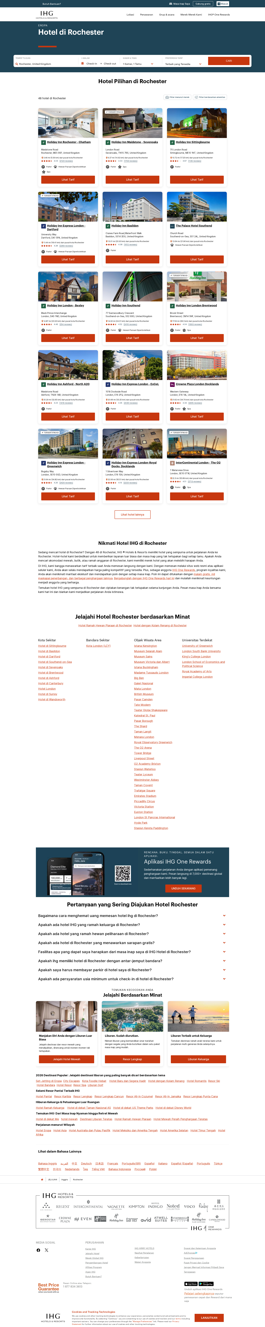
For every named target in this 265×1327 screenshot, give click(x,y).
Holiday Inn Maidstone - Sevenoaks (134, 142)
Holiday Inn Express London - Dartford (66, 227)
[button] (223, 3)
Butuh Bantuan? (52, 4)
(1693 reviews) (195, 324)
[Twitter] (47, 1250)
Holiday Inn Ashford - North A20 (68, 384)
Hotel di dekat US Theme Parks (133, 1107)
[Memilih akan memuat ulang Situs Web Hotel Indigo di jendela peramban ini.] (155, 1205)
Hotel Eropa (43, 1130)
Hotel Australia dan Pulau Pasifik (89, 1130)
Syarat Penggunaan (194, 1257)
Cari (229, 61)
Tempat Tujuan (22, 58)
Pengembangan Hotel (96, 1262)
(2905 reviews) (195, 403)
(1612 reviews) (130, 244)
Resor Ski (214, 1081)
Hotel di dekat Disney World (173, 1107)
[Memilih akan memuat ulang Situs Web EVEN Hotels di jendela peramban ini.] (83, 1218)
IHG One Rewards (183, 570)
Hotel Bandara (46, 1085)
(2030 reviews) (131, 403)
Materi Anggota (143, 1261)
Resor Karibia (62, 1096)
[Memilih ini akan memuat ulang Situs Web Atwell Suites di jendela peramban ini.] (161, 1218)
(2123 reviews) (66, 161)
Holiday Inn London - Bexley (65, 305)
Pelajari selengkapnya (199, 1293)
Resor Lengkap (82, 1096)
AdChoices (189, 1252)
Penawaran (146, 14)
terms (178, 1318)
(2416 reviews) (130, 324)
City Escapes (71, 1081)
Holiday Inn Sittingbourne (193, 142)
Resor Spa (79, 1085)
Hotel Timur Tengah (203, 1130)
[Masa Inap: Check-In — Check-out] (99, 63)
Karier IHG (90, 1248)
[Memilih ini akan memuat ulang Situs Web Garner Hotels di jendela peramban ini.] (132, 1218)
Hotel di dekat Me (47, 1119)
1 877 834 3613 (72, 1286)
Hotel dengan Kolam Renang (166, 1081)
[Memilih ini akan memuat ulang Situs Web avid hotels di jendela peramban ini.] (146, 1218)
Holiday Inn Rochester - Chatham (69, 142)
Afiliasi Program (93, 1267)
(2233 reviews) (130, 483)
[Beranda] (42, 1180)
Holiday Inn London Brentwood (196, 305)
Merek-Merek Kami (191, 14)
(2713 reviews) (194, 481)
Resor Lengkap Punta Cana (200, 1096)
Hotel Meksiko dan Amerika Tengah (135, 1130)
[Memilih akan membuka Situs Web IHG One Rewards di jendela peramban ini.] (206, 1228)
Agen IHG (90, 1271)
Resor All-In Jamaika (168, 1096)
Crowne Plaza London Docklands (197, 384)
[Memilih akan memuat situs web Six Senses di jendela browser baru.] (46, 1205)
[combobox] (47, 64)
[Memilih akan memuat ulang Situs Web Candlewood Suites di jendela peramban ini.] (217, 1218)
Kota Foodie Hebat (94, 1081)
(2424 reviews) (66, 483)
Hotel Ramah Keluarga (50, 1107)
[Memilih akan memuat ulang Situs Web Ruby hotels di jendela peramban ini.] (203, 1205)
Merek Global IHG (94, 1257)
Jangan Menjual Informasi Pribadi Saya (204, 1267)
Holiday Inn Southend (125, 305)
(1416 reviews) (66, 403)
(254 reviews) (66, 324)
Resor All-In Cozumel (139, 1096)
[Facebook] (39, 1250)
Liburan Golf (95, 1085)
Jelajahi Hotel (92, 1253)
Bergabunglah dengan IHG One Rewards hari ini (144, 578)
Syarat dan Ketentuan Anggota (200, 1248)
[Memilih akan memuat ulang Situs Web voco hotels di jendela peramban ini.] (189, 1205)
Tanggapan (190, 1271)
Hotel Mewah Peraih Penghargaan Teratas (181, 1119)
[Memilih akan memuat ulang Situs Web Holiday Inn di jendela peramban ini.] (116, 1218)
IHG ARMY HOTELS (144, 1248)
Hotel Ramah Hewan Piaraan (133, 1119)
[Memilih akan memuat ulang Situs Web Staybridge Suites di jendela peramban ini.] (180, 1218)
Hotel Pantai (44, 1096)
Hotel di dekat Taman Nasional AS (89, 1107)
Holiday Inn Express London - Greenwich (66, 464)
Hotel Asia (60, 1130)
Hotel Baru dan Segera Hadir (127, 1081)
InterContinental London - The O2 (198, 462)
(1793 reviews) (130, 161)
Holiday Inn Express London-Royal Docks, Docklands (134, 464)
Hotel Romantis (197, 1081)
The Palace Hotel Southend (194, 225)
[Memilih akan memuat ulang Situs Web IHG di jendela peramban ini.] (47, 14)
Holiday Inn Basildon (124, 225)
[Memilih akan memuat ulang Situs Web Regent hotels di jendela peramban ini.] (63, 1205)
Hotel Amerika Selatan (174, 1130)
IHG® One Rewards (219, 14)
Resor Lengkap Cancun (109, 1096)
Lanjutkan (209, 1317)
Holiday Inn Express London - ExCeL (135, 384)
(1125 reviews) (194, 161)
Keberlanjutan (142, 1257)
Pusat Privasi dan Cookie (196, 1262)
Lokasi (130, 14)
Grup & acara (166, 14)
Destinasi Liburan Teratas (96, 1119)
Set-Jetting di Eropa (49, 1081)
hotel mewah (69, 1119)
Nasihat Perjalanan (144, 1252)
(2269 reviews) (66, 246)
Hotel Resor (64, 1085)
